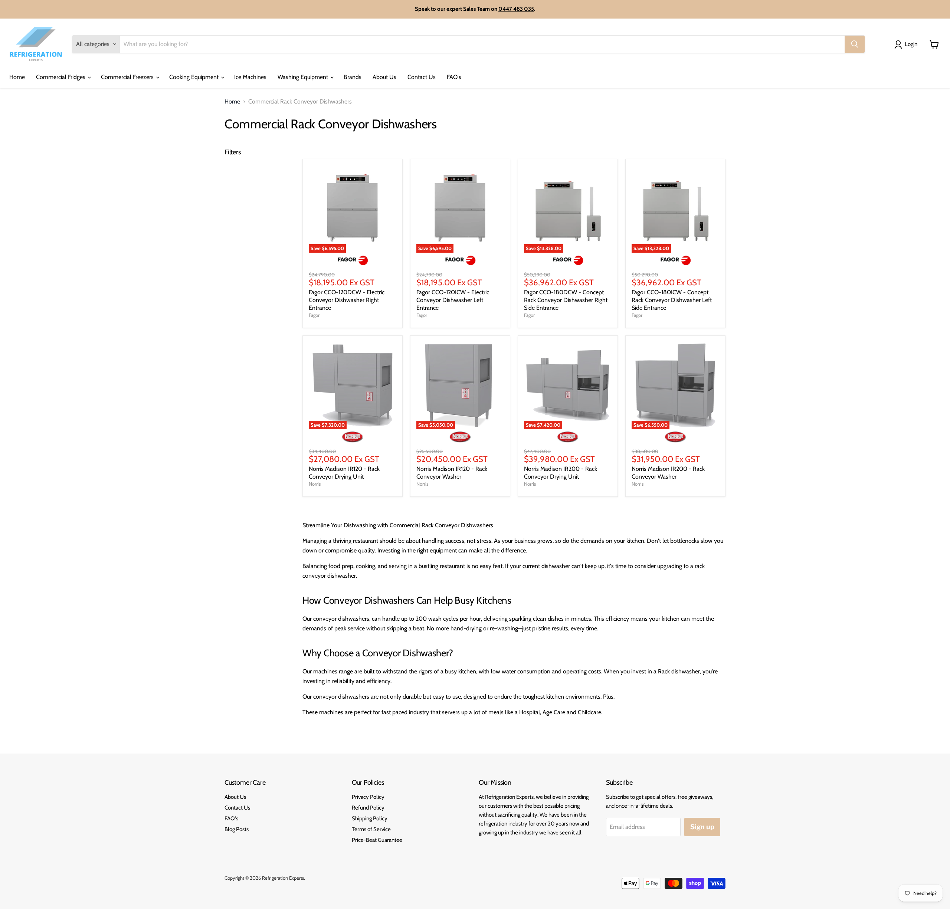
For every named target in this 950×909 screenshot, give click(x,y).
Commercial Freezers (128, 77)
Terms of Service (371, 829)
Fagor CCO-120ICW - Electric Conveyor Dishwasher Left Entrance (452, 300)
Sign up (702, 827)
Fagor (314, 315)
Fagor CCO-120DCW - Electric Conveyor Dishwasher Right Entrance (346, 300)
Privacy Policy (368, 797)
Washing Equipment (304, 77)
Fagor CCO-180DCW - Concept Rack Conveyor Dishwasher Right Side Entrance (565, 300)
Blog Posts (237, 829)
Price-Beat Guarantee (377, 840)
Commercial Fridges (61, 77)
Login (911, 44)
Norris (315, 484)
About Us (384, 77)
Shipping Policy (369, 818)
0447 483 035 (516, 9)
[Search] (855, 44)
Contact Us (421, 77)
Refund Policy (368, 807)
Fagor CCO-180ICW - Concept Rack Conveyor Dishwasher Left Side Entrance (672, 300)
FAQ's (454, 77)
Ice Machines (250, 77)
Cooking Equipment (194, 77)
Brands (352, 77)
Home (17, 77)
